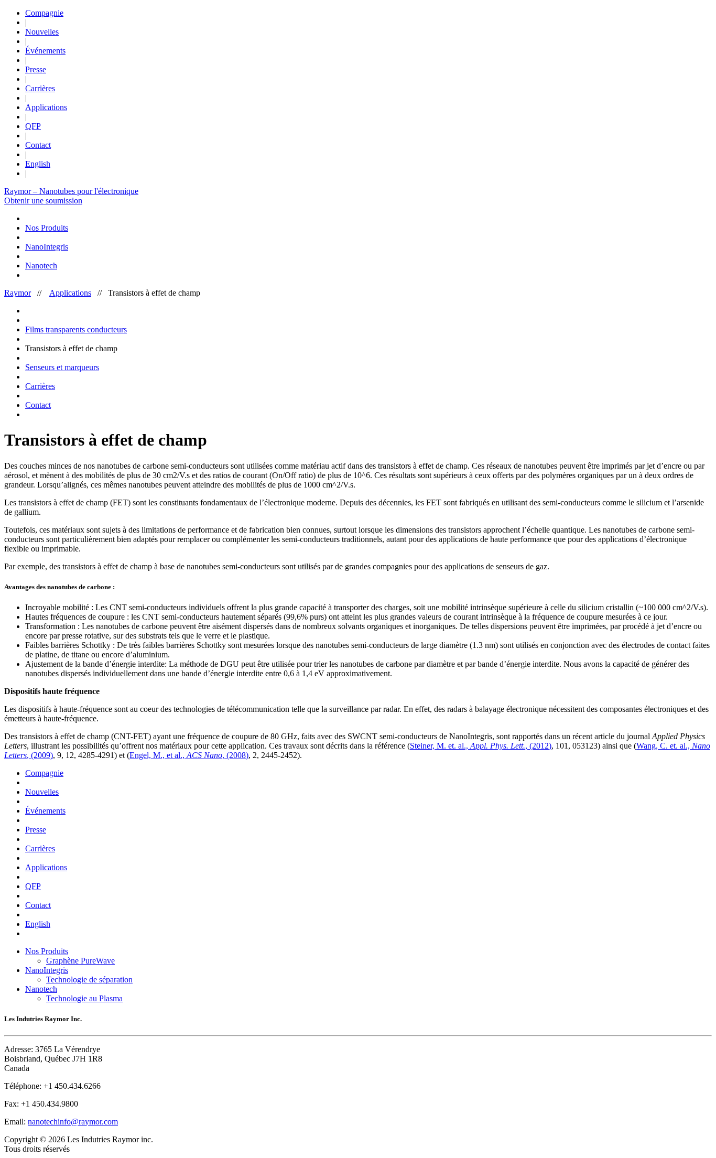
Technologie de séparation (89, 979)
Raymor (17, 292)
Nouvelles (42, 31)
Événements (45, 50)
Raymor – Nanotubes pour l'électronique (71, 191)
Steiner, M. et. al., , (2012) (480, 745)
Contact (38, 144)
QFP (33, 126)
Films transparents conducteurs (76, 329)
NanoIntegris (46, 246)
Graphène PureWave (80, 960)
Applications (46, 107)
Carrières (40, 88)
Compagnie (44, 12)
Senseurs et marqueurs (62, 367)
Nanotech (41, 265)
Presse (35, 69)
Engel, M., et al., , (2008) (188, 755)
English (37, 163)
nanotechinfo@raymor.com (73, 1121)
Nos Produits (46, 227)
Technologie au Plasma (84, 998)
